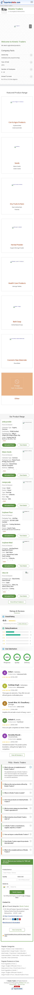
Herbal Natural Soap (17, 325)
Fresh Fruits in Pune (19, 968)
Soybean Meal (17, 125)
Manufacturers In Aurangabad (11, 922)
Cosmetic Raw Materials (17, 360)
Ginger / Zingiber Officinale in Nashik (11, 972)
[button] (7, 424)
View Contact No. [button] (17, 930)
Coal (13, 949)
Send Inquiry (17, 892)
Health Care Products (17, 283)
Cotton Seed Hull (25, 955)
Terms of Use (21, 984)
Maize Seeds (17, 166)
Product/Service (7, 869)
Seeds (17, 163)
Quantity (5, 876)
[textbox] (24, 880)
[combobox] (6, 887)
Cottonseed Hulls (17, 128)
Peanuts (17, 209)
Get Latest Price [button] (9, 445)
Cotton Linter (15, 955)
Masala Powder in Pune (21, 974)
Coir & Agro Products (17, 122)
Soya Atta (4, 957)
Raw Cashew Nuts (17, 207)
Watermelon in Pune (7, 968)
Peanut (8, 949)
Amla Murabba (22, 953)
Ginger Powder (15, 951)
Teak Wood (13, 953)
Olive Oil (22, 951)
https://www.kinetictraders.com (13, 916)
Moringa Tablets (17, 286)
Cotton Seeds (17, 168)
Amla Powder (5, 953)
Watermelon (19, 949)
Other (17, 398)
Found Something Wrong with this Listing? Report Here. (18, 935)
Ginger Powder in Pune (7, 974)
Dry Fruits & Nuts (17, 204)
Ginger (3, 949)
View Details (23, 445)
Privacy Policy (12, 984)
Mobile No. (5, 884)
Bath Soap (17, 321)
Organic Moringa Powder (17, 248)
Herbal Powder (17, 245)
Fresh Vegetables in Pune (8, 964)
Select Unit (20, 876)
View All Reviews (16, 755)
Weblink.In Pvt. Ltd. (24, 982)
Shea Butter (17, 363)
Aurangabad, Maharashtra (17, 11)
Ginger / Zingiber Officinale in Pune (11, 966)
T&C (23, 895)
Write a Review (22, 623)
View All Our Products (16, 602)
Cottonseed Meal (6, 955)
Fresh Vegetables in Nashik (8, 970)
